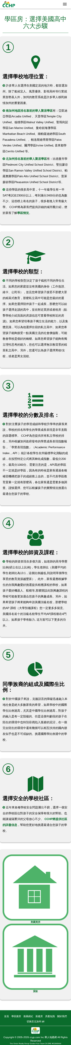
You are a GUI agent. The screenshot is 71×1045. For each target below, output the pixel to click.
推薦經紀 (28, 1016)
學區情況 (23, 213)
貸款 (35, 991)
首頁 (6, 1016)
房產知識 (50, 1016)
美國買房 (35, 922)
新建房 (39, 1016)
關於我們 (62, 1016)
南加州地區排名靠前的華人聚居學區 (29, 110)
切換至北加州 (34, 1021)
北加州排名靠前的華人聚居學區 (26, 158)
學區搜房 (16, 1016)
